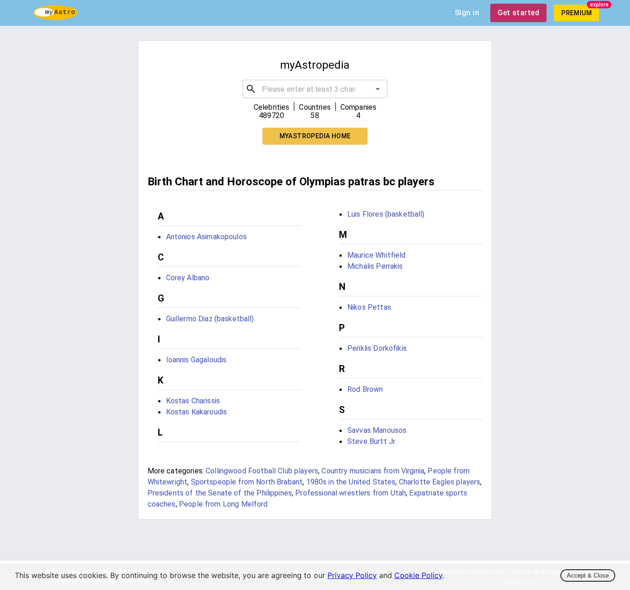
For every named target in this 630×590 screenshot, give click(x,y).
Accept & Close (588, 575)
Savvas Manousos (376, 430)
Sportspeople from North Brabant (247, 482)
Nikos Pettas (369, 307)
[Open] (377, 89)
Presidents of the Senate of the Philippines (220, 493)
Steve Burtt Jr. (371, 441)
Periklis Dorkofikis (377, 348)
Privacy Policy (352, 575)
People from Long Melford (223, 504)
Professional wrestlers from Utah (350, 493)
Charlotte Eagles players (440, 482)
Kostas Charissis (193, 400)
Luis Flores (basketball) (386, 214)
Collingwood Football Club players (262, 470)
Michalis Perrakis (375, 266)
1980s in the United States (351, 482)
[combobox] (315, 89)
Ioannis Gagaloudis (196, 359)
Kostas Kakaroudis (196, 411)
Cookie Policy (418, 575)
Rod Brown (365, 389)
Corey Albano (188, 277)
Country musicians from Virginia (372, 470)
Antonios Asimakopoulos (206, 236)
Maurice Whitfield (376, 255)
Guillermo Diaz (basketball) (210, 318)
